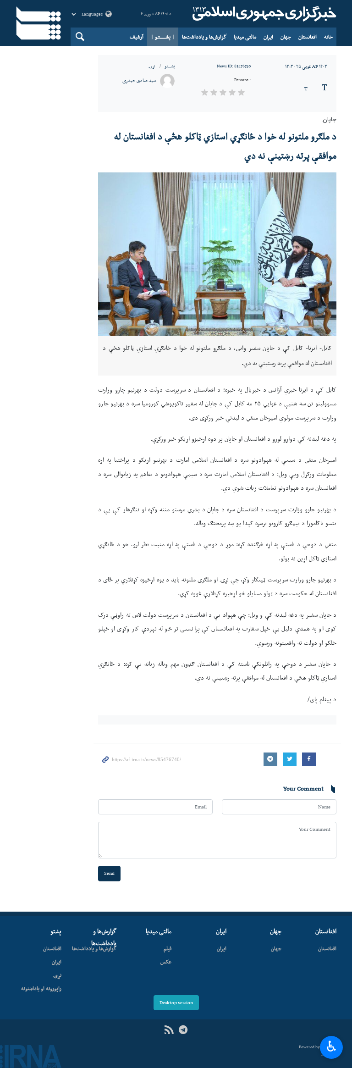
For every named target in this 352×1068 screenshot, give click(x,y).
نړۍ (151, 66)
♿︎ (331, 1046)
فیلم (167, 948)
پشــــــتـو (170, 66)
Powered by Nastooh (317, 1050)
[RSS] (169, 1030)
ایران (268, 36)
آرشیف (136, 36)
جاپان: (328, 120)
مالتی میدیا (245, 36)
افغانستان (307, 36)
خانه (328, 36)
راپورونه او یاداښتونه (41, 988)
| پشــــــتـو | (163, 36)
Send (109, 873)
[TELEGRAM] (183, 1030)
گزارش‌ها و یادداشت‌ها (204, 36)
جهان (285, 36)
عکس (165, 961)
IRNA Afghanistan (263, 14)
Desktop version (176, 1002)
